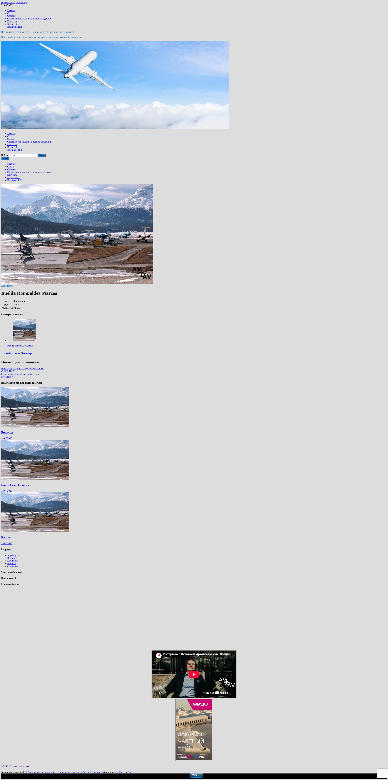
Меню (5, 158)
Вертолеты (12, 558)
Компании (12, 560)
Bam (129, 772)
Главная (11, 10)
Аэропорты (7, 285)
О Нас (10, 13)
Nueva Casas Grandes (15, 485)
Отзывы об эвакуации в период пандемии (29, 18)
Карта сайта (13, 24)
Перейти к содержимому (14, 2)
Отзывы (11, 16)
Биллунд (7, 432)
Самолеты (12, 566)
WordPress (120, 772)
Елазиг (6, 537)
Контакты (12, 21)
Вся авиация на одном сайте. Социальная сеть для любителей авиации (37, 32)
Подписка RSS (15, 26)
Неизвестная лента (19, 766)
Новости (11, 563)
